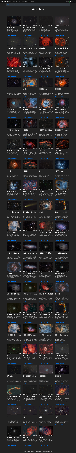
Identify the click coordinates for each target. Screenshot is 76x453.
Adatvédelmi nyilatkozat (47, 451)
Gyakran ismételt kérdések (29, 451)
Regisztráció (72, 1)
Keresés (23, 1)
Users (12, 4)
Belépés (67, 1)
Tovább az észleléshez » (12, 35)
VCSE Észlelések (8, 1)
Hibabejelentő (38, 451)
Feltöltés (33, 1)
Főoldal (14, 1)
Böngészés (18, 1)
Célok (26, 1)
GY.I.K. (29, 1)
